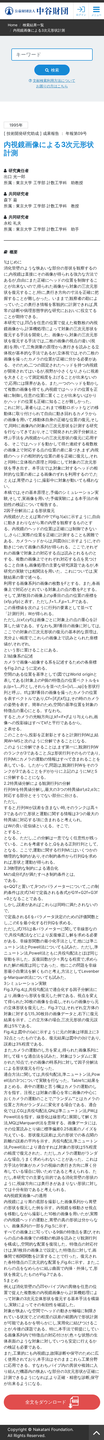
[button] (96, 11)
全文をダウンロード (45, 1402)
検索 (55, 69)
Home (12, 25)
